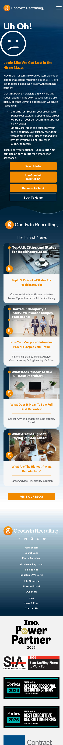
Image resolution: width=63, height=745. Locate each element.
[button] (31, 496)
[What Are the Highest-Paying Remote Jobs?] (31, 444)
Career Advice (18, 294)
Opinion (49, 360)
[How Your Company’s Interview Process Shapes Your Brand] (31, 320)
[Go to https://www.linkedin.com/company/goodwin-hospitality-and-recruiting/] (25, 539)
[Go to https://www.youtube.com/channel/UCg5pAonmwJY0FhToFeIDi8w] (44, 539)
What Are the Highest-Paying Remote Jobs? (32, 469)
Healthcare (35, 294)
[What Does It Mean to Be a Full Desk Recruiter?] (31, 382)
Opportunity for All (27, 298)
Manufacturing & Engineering (26, 360)
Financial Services (22, 356)
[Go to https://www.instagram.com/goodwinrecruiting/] (19, 539)
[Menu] (59, 8)
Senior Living (47, 298)
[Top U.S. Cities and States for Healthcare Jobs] (31, 258)
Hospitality (35, 480)
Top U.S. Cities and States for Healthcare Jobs (31, 282)
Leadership (32, 418)
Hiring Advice (42, 356)
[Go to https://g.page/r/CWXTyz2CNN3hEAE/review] (38, 539)
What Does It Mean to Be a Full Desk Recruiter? (31, 407)
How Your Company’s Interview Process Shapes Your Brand (31, 344)
